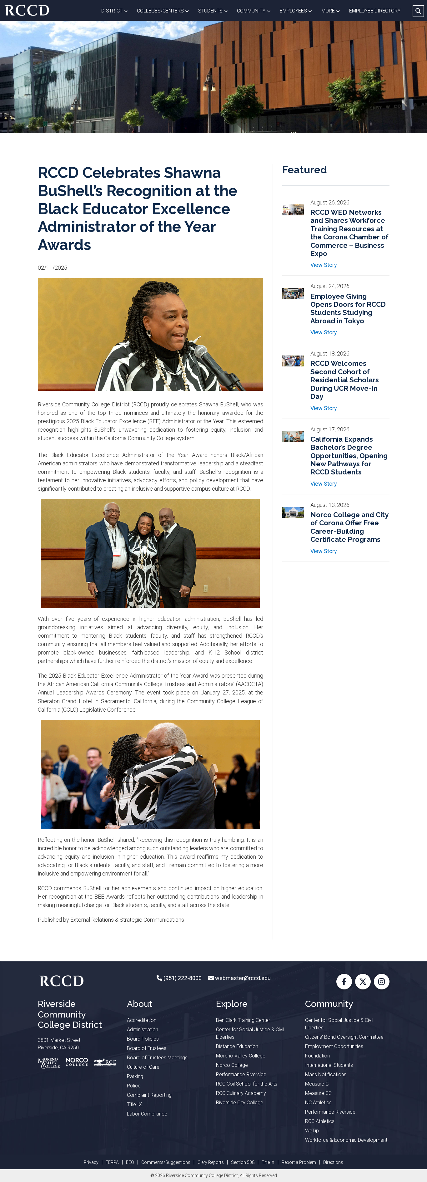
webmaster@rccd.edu (242, 978)
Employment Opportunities (334, 1046)
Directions (333, 1162)
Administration (142, 1029)
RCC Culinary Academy (241, 1093)
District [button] (116, 10)
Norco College (232, 1065)
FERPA (112, 1162)
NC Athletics (318, 1103)
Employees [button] (298, 10)
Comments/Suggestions (165, 1162)
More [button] (332, 10)
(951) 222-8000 (182, 978)
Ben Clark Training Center (243, 1020)
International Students (329, 1065)
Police (134, 1086)
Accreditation (141, 1020)
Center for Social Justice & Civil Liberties (250, 1033)
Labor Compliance (147, 1114)
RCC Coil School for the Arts (246, 1084)
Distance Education (237, 1046)
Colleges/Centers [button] (165, 10)
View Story (323, 265)
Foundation (317, 1056)
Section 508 (242, 1162)
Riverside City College (239, 1103)
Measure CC (318, 1093)
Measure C (317, 1084)
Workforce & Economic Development (346, 1140)
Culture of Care (143, 1067)
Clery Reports (211, 1162)
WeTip (312, 1131)
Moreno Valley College (240, 1056)
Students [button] (215, 10)
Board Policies (143, 1039)
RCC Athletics (319, 1121)
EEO (130, 1162)
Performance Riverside (241, 1074)
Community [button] (256, 10)
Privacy (91, 1162)
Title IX (134, 1104)
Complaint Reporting (149, 1095)
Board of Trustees (146, 1048)
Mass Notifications (325, 1074)
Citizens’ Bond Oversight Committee (344, 1037)
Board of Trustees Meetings (157, 1058)
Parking (135, 1076)
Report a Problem (299, 1162)
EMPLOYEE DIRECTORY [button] (375, 11)
